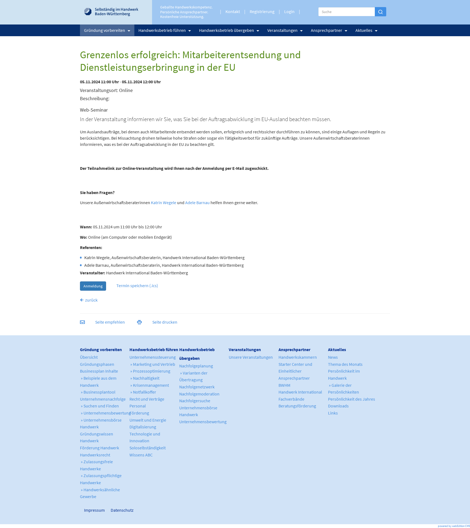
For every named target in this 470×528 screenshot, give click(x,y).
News (333, 357)
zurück (91, 300)
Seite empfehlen (110, 322)
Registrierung (262, 11)
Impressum (86, 510)
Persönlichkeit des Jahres (351, 399)
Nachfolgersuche (194, 400)
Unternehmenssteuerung (152, 357)
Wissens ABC (141, 455)
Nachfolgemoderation (199, 394)
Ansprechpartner (326, 30)
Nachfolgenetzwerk (197, 386)
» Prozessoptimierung (149, 371)
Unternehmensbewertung (203, 421)
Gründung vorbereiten (104, 30)
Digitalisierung (142, 426)
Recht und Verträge (146, 399)
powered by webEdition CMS (454, 526)
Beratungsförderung (297, 406)
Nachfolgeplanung (196, 366)
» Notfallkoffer (142, 392)
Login (289, 11)
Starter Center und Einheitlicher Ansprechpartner (295, 371)
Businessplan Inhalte (99, 371)
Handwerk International (300, 392)
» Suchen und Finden (99, 406)
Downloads (338, 406)
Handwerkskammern (298, 357)
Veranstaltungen (282, 30)
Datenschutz (120, 510)
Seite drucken (164, 322)
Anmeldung (93, 286)
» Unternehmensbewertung (105, 413)
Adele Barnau (197, 202)
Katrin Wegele (163, 202)
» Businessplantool (97, 392)
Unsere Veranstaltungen (251, 357)
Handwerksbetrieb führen (162, 30)
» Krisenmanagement (149, 385)
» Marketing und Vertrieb (152, 364)
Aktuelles (363, 30)
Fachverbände (291, 399)
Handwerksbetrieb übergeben (226, 30)
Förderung (139, 413)
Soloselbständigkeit (147, 447)
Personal (137, 406)
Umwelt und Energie (147, 420)
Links (333, 413)
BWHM (284, 385)
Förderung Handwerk (99, 447)
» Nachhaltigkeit (144, 378)
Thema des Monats (345, 364)
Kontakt (232, 11)
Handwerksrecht (95, 455)
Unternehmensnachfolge (103, 399)
